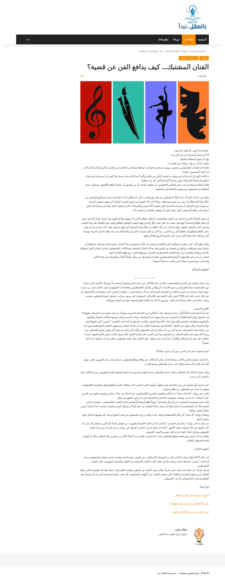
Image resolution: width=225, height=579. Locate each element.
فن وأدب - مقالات (188, 58)
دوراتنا (176, 39)
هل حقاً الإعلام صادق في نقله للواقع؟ (190, 503)
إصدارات (193, 51)
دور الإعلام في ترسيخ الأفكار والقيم (191, 512)
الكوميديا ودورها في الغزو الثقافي (191, 495)
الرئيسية (202, 39)
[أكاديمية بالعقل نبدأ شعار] (192, 17)
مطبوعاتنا (163, 39)
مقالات (189, 39)
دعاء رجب (202, 76)
